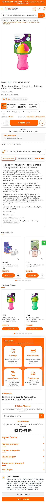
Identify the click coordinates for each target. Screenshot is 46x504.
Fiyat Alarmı (17, 144)
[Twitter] (21, 430)
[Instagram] (29, 430)
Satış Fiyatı (22, 104)
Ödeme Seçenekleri (24, 158)
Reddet (30, 485)
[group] (23, 52)
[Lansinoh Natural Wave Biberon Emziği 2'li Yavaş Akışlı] (11, 249)
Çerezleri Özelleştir (23, 494)
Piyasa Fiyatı (11, 104)
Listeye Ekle (6, 144)
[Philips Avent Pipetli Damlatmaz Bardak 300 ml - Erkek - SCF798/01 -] (35, 301)
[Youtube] (25, 430)
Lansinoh (5, 262)
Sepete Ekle (24, 122)
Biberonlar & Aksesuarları (31, 20)
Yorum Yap (23, 99)
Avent (3, 82)
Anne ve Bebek (16, 20)
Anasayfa (6, 20)
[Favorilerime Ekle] (18, 258)
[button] (16, 280)
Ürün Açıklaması (8, 158)
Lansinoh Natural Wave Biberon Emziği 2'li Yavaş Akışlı (10, 266)
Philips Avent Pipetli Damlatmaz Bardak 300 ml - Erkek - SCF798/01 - (35, 319)
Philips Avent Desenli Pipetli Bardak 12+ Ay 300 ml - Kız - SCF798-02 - (10, 319)
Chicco (28, 262)
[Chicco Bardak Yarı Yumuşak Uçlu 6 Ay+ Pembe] (35, 249)
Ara (41, 15)
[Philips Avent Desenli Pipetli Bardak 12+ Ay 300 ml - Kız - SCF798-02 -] (11, 301)
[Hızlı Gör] (18, 275)
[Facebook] (16, 430)
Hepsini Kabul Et (23, 499)
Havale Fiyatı (33, 104)
